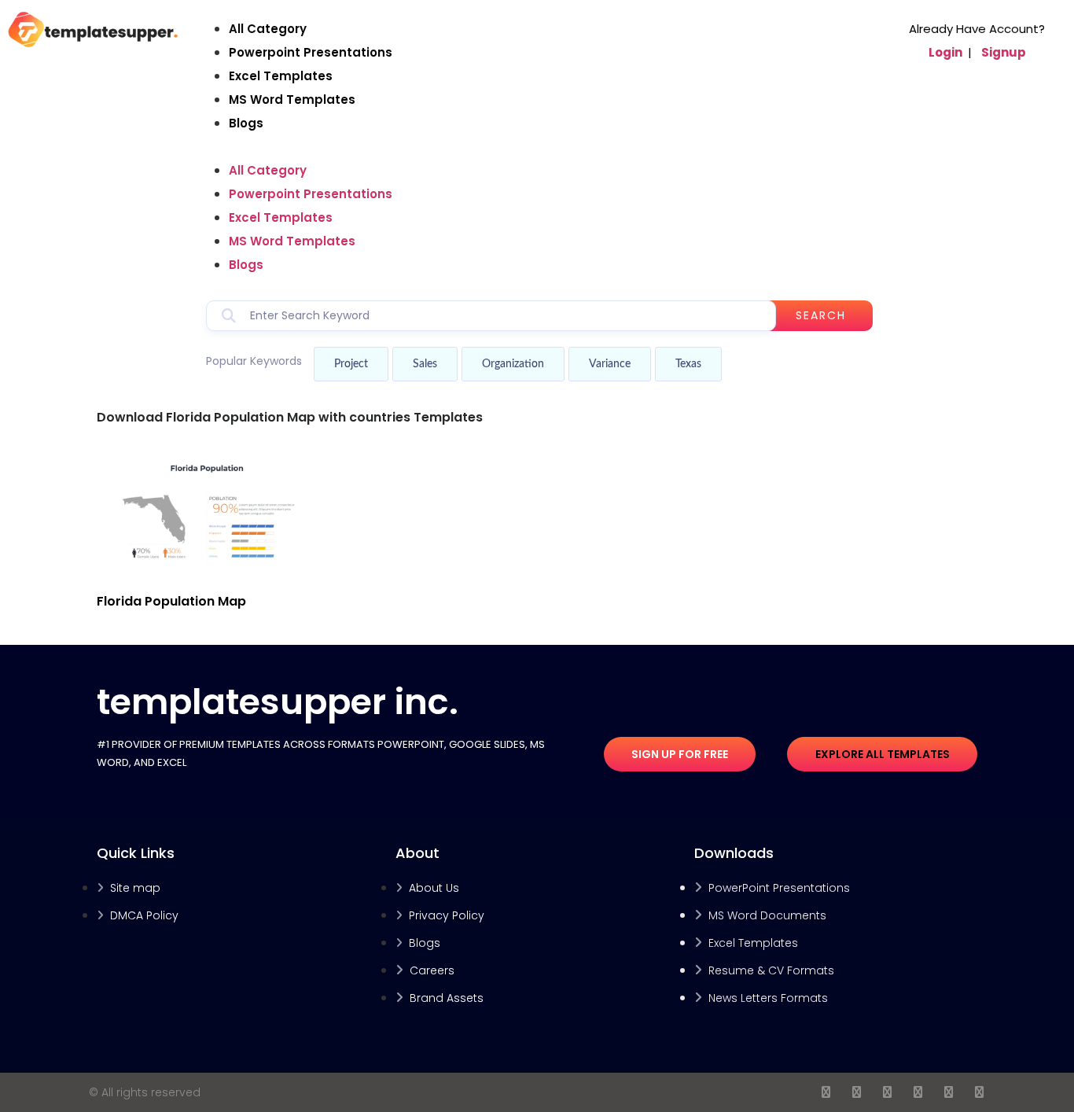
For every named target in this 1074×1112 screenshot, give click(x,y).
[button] (539, 147)
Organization (513, 364)
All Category (268, 28)
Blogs (246, 123)
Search (821, 315)
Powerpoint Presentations (310, 52)
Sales (425, 364)
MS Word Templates (292, 99)
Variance (610, 364)
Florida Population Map (171, 601)
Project (351, 364)
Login (945, 52)
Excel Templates (281, 76)
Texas (688, 364)
